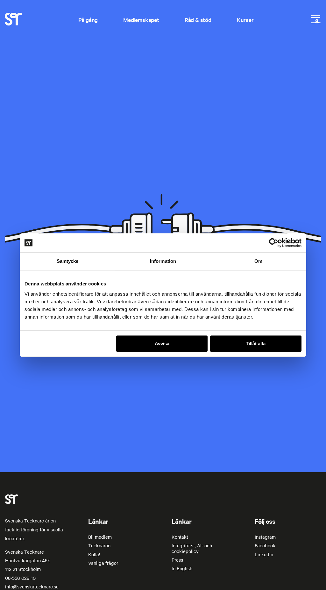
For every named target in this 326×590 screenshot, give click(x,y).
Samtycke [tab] (68, 261)
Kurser (245, 19)
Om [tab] (258, 261)
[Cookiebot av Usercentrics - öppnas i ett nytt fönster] (273, 243)
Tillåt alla (256, 343)
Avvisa (162, 343)
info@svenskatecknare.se (32, 586)
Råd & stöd (198, 19)
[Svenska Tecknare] (13, 23)
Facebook (265, 545)
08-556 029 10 (20, 578)
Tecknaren (99, 545)
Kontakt (180, 537)
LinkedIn (264, 554)
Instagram (265, 537)
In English (182, 568)
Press (177, 560)
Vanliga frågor (103, 563)
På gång (88, 19)
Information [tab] (163, 261)
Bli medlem (100, 537)
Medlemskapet (141, 19)
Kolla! (94, 554)
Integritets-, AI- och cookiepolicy (192, 548)
